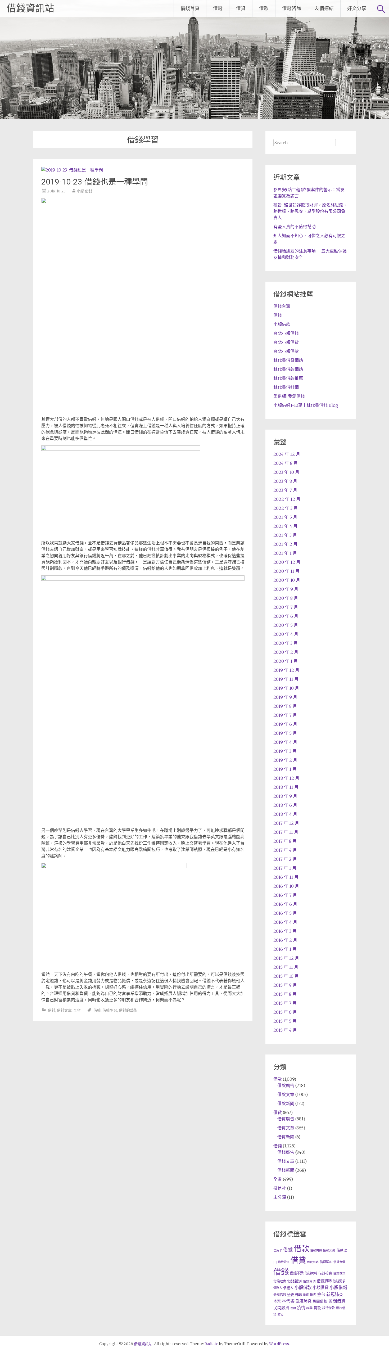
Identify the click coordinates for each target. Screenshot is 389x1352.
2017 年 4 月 (285, 850)
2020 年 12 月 (286, 562)
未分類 (279, 1197)
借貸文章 (285, 1127)
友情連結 (324, 8)
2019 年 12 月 (286, 670)
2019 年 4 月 (285, 742)
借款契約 (329, 1250)
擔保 (321, 1294)
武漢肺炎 (303, 1301)
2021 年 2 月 (285, 544)
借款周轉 (316, 1250)
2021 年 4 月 (285, 526)
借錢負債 (309, 1281)
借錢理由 (279, 1281)
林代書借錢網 (286, 387)
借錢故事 (339, 1273)
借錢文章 (64, 1010)
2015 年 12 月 (286, 958)
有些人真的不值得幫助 (294, 226)
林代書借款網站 (288, 369)
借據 (288, 1250)
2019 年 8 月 (285, 706)
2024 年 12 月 (286, 454)
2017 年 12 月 (286, 823)
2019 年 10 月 (286, 688)
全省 (77, 1010)
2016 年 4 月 (285, 922)
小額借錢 (338, 1287)
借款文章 (285, 1094)
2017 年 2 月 (285, 859)
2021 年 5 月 (285, 517)
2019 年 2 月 (285, 760)
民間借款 (320, 1301)
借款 (264, 8)
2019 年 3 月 (285, 751)
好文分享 (356, 8)
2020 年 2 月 (285, 652)
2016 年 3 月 (285, 931)
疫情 (301, 1307)
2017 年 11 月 (285, 832)
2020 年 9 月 (285, 589)
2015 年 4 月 (285, 1030)
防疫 (280, 1314)
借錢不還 (297, 1273)
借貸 (241, 8)
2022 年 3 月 (285, 508)
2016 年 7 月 (285, 895)
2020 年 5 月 (285, 625)
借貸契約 (326, 1262)
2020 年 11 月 (286, 571)
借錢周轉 (311, 1273)
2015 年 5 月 (285, 1021)
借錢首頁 (190, 8)
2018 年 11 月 (285, 787)
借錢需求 (339, 1281)
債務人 (277, 1288)
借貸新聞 (285, 1136)
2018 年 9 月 (285, 796)
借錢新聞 (285, 1170)
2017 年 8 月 (285, 841)
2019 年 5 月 (285, 733)
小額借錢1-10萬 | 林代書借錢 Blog (305, 405)
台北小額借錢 (286, 333)
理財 (293, 1308)
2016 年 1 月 (285, 949)
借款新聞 (285, 1103)
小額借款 (281, 324)
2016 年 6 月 (285, 904)
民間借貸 (336, 1301)
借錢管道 (294, 1281)
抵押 (313, 1295)
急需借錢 (279, 1295)
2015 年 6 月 (285, 1012)
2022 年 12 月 (286, 499)
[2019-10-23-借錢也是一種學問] (72, 170)
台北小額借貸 (286, 342)
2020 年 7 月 (285, 607)
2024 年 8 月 (285, 463)
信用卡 (277, 1250)
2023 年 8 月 (285, 481)
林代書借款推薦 (288, 378)
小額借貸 (320, 1287)
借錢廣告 (285, 1152)
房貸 (306, 1295)
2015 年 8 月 (285, 994)
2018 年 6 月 (285, 805)
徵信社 (279, 1188)
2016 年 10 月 (286, 886)
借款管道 (284, 1262)
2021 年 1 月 (285, 553)
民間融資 (281, 1307)
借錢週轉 (324, 1281)
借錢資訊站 (30, 8)
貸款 (317, 1308)
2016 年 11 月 (285, 877)
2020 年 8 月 (285, 598)
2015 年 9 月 (285, 985)
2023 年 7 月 (285, 490)
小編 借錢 (84, 191)
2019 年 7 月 (285, 715)
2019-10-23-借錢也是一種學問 (94, 181)
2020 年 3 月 (285, 643)
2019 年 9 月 (285, 697)
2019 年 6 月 (285, 724)
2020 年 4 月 (285, 634)
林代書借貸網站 (288, 360)
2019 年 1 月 (285, 769)
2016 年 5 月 (285, 913)
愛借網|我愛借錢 (289, 396)
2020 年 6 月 (285, 616)
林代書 (288, 1301)
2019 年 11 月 (285, 679)
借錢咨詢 (291, 8)
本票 (277, 1301)
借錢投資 (325, 1273)
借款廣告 (285, 1085)
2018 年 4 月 (285, 814)
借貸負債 (339, 1262)
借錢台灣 (281, 306)
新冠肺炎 (334, 1294)
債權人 (288, 1288)
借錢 (218, 8)
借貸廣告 (285, 1118)
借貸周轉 (313, 1262)
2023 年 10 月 (286, 472)
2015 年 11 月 (285, 967)
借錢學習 (109, 1010)
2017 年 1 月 (284, 868)
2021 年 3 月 (285, 535)
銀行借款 (328, 1308)
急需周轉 (294, 1294)
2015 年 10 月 (286, 976)
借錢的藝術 (128, 1010)
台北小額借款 (286, 351)
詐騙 (309, 1308)
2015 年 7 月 (285, 1003)
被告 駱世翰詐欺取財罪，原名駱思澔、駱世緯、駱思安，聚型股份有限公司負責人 (310, 211)
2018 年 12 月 (286, 778)
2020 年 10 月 (286, 580)
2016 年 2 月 (285, 940)
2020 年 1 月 (285, 661)
